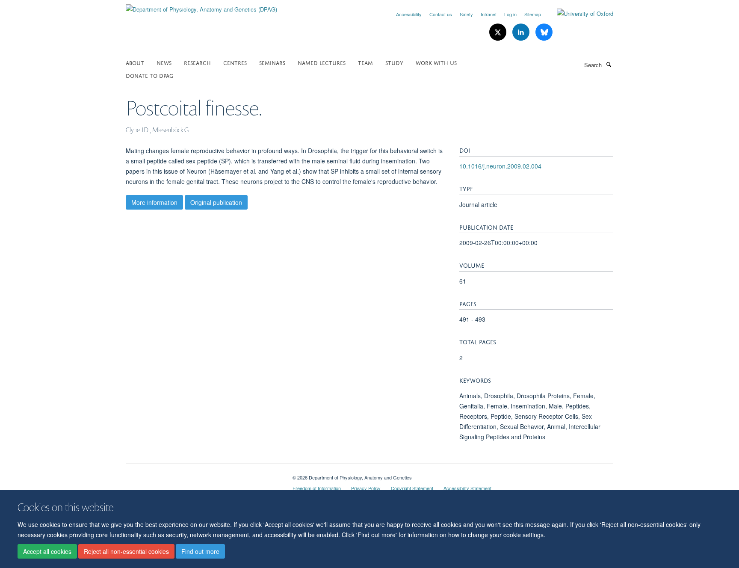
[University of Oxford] (578, 14)
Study (394, 62)
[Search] (608, 64)
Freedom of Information (317, 488)
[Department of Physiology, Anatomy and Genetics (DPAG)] (201, 6)
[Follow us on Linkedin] (521, 32)
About (135, 62)
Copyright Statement (412, 488)
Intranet (489, 14)
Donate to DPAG (149, 75)
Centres (235, 62)
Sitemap (532, 14)
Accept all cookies (47, 551)
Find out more (200, 551)
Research (197, 62)
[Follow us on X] (498, 32)
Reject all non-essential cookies (126, 551)
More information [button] (154, 202)
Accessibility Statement (467, 488)
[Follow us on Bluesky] (544, 32)
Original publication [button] (216, 202)
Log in (510, 14)
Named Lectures (322, 62)
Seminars (272, 62)
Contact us (440, 14)
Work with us (436, 62)
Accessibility (409, 14)
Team (365, 62)
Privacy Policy (366, 488)
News (164, 62)
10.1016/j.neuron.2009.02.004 (500, 166)
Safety (466, 14)
